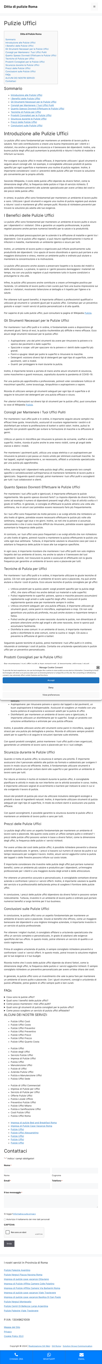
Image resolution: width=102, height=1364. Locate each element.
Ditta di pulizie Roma (20, 7)
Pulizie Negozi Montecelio (17, 1301)
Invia (9, 1243)
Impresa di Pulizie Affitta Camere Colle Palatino (29, 1283)
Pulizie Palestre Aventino (17, 1270)
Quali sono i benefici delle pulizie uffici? (27, 1000)
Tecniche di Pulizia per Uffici (19, 58)
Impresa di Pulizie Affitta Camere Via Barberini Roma (32, 1288)
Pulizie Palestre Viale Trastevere (21, 1310)
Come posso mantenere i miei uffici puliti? (28, 1004)
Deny (51, 687)
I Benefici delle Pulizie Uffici (19, 45)
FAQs (7, 74)
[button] (98, 667)
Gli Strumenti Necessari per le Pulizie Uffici (27, 49)
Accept (51, 680)
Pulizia (88, 313)
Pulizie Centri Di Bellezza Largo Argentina (26, 1306)
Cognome (56, 1175)
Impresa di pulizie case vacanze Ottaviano (26, 1279)
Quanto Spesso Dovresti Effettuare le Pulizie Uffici (30, 55)
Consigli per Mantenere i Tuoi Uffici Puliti (26, 52)
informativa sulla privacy (24, 1214)
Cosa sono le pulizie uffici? (20, 997)
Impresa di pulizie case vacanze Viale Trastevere (30, 1292)
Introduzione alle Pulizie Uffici (20, 42)
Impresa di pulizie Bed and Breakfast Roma (34, 1122)
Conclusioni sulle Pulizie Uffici (20, 71)
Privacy (8, 1331)
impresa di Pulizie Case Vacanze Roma (31, 1126)
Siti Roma (56, 1346)
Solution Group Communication (77, 1346)
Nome (7, 1175)
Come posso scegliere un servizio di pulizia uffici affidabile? (38, 1010)
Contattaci (10, 81)
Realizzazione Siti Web (39, 1346)
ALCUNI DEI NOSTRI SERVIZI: (20, 78)
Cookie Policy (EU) (14, 1336)
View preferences (51, 695)
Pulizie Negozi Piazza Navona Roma (23, 1274)
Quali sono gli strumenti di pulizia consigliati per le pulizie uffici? (40, 1007)
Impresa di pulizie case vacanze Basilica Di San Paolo (32, 1297)
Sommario (10, 39)
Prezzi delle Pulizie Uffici (17, 68)
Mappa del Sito (12, 1327)
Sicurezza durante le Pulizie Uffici (22, 65)
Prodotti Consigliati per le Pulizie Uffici (25, 61)
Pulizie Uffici (17, 1129)
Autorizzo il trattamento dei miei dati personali (28, 1219)
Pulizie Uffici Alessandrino (25, 1132)
